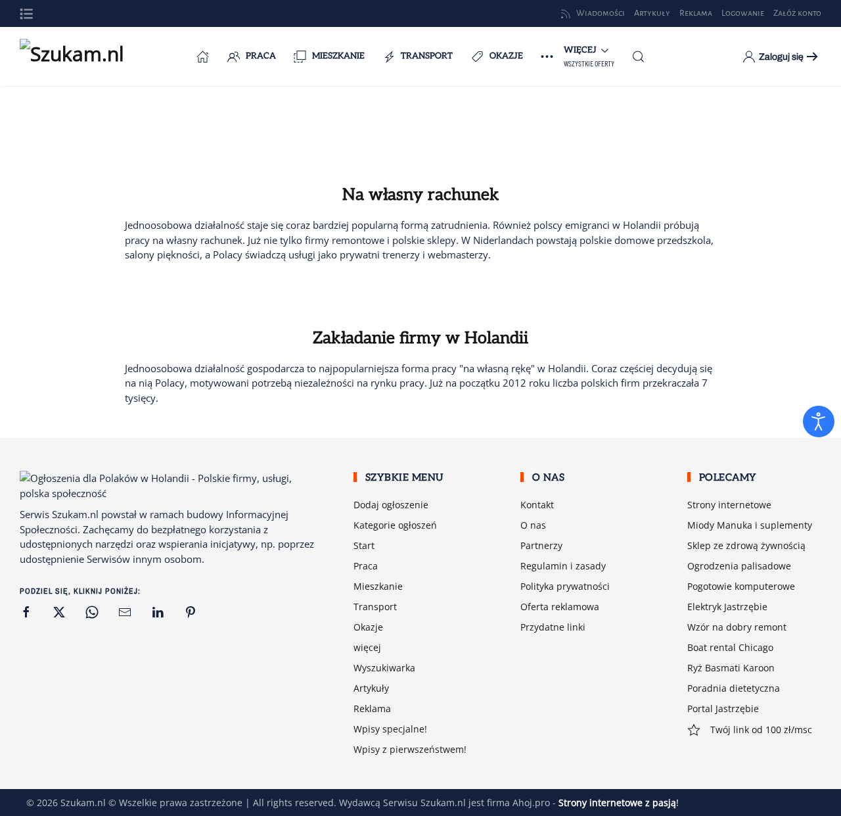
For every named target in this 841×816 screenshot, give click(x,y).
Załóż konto (797, 13)
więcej (367, 647)
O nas (533, 525)
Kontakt (537, 504)
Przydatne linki (552, 627)
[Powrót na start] (85, 57)
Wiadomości (600, 13)
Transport (427, 56)
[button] (26, 13)
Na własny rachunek (420, 194)
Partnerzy (541, 545)
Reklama (372, 708)
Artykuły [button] (652, 13)
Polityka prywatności (565, 586)
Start (364, 545)
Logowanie (742, 13)
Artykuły (371, 688)
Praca (261, 56)
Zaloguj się (781, 57)
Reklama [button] (695, 13)
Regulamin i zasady (563, 566)
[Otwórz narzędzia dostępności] (818, 421)
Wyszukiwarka (384, 667)
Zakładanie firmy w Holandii (420, 338)
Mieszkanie (338, 56)
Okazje (506, 56)
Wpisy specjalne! (390, 729)
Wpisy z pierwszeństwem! (409, 749)
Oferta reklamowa (559, 606)
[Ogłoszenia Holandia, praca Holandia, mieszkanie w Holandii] (203, 57)
